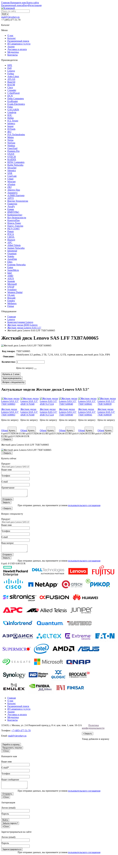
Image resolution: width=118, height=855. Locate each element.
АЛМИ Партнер (15, 195)
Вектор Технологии (17, 201)
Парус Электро (15, 226)
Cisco (10, 87)
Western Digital (14, 292)
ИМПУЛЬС (13, 212)
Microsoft (12, 284)
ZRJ (9, 187)
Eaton (10, 267)
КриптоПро (13, 220)
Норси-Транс (14, 223)
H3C (9, 115)
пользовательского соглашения (84, 505)
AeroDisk (12, 259)
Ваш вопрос (7, 543)
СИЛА (10, 237)
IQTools (11, 129)
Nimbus (11, 145)
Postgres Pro (13, 151)
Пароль (5, 813)
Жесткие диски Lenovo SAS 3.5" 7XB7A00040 (68, 412)
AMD (10, 275)
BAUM (11, 84)
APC (9, 242)
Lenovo (11, 71)
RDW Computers (15, 162)
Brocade (11, 298)
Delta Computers (15, 98)
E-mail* (5, 767)
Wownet (11, 181)
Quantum (11, 253)
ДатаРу (11, 206)
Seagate (11, 281)
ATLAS (11, 79)
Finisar (10, 306)
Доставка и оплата (17, 49)
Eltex (9, 262)
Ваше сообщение (10, 779)
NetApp (11, 143)
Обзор (4, 430)
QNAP (10, 286)
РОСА (10, 234)
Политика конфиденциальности (93, 726)
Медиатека (13, 52)
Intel (9, 273)
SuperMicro (13, 270)
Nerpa (10, 140)
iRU (9, 131)
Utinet (10, 178)
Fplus (10, 107)
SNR (9, 173)
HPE (9, 65)
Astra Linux (13, 76)
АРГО (10, 198)
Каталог (11, 38)
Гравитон (12, 203)
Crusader (11, 90)
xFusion (11, 184)
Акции (11, 46)
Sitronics (11, 170)
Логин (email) (8, 807)
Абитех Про (13, 190)
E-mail (4, 481)
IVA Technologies (16, 134)
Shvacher (11, 167)
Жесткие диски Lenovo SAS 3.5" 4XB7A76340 (29, 412)
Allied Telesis (14, 245)
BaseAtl (11, 82)
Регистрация (34, 5)
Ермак (10, 209)
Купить (12, 430)
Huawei (11, 239)
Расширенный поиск (18, 41)
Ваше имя (6, 469)
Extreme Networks (16, 264)
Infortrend (12, 250)
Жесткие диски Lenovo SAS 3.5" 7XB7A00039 (106, 412)
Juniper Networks (16, 248)
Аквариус (12, 192)
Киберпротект (14, 214)
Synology (12, 289)
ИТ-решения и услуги (18, 43)
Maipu (10, 137)
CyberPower (13, 93)
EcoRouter (12, 101)
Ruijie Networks (15, 165)
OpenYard (12, 148)
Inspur (10, 126)
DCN (10, 95)
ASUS (10, 278)
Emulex (11, 300)
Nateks (10, 256)
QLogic (11, 295)
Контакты (12, 55)
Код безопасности (16, 217)
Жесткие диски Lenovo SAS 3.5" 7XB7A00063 (10, 412)
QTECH (11, 156)
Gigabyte (11, 112)
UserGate (12, 176)
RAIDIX (11, 159)
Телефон (5, 475)
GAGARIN (13, 109)
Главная (11, 698)
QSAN (10, 154)
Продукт (5, 463)
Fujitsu (10, 73)
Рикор (10, 231)
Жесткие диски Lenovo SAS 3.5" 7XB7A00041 (87, 412)
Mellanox (12, 303)
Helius (10, 118)
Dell (9, 68)
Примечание (7, 487)
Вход (25, 5)
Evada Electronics (16, 104)
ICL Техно (12, 120)
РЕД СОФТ (13, 228)
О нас (10, 35)
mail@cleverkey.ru (10, 17)
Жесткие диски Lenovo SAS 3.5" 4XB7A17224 (48, 412)
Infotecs (11, 123)
